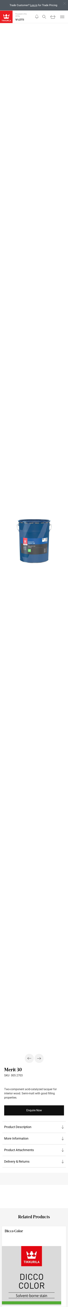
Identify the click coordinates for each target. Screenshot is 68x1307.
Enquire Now (34, 1110)
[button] (36, 16)
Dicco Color (14, 1231)
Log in (33, 5)
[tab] (34, 1127)
